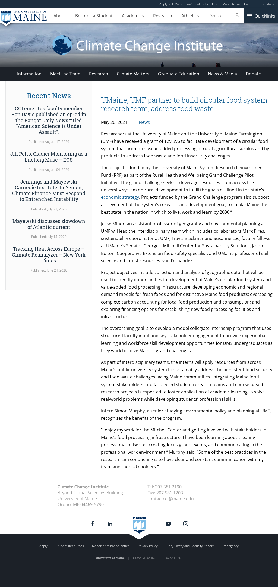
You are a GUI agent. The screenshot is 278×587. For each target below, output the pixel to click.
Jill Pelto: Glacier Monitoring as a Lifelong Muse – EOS (48, 156)
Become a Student (94, 16)
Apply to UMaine (171, 4)
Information (29, 74)
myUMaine (267, 4)
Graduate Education (178, 74)
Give (215, 4)
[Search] (238, 15)
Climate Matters (133, 74)
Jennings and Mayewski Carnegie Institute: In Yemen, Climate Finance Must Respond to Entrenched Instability (49, 190)
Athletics (190, 16)
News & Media (222, 74)
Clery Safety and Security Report (190, 546)
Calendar (201, 4)
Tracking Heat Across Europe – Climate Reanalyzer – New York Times (49, 254)
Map (225, 4)
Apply (43, 546)
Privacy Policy (148, 546)
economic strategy (120, 197)
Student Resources (70, 546)
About (59, 16)
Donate (253, 74)
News (236, 4)
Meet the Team (65, 74)
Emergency (230, 546)
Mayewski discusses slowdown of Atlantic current (48, 224)
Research (162, 16)
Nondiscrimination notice (110, 546)
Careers (250, 4)
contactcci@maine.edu (170, 499)
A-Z (189, 4)
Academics (133, 16)
